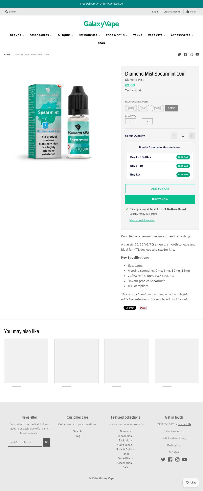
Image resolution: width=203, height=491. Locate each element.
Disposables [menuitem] (39, 35)
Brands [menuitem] (15, 35)
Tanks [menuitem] (137, 35)
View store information (142, 220)
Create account (172, 11)
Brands (124, 431)
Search (77, 431)
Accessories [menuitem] (180, 35)
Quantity (130, 116)
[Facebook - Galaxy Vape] (185, 54)
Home (7, 54)
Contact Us (184, 424)
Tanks (125, 454)
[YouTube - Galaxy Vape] (197, 54)
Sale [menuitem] (101, 42)
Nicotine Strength (136, 101)
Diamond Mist (134, 80)
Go (46, 442)
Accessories (124, 463)
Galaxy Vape (106, 478)
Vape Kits (124, 458)
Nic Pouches (124, 445)
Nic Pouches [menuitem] (88, 35)
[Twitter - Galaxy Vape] (179, 54)
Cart (193, 11)
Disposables (124, 436)
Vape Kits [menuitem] (155, 35)
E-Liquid (124, 440)
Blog (77, 436)
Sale (125, 467)
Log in (155, 11)
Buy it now (160, 199)
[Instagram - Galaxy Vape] (191, 54)
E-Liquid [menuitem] (63, 35)
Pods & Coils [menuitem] (115, 35)
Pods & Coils (124, 449)
